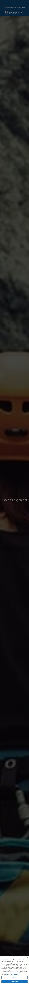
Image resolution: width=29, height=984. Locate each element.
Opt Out (14, 977)
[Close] (27, 957)
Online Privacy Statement (12, 974)
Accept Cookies (14, 981)
